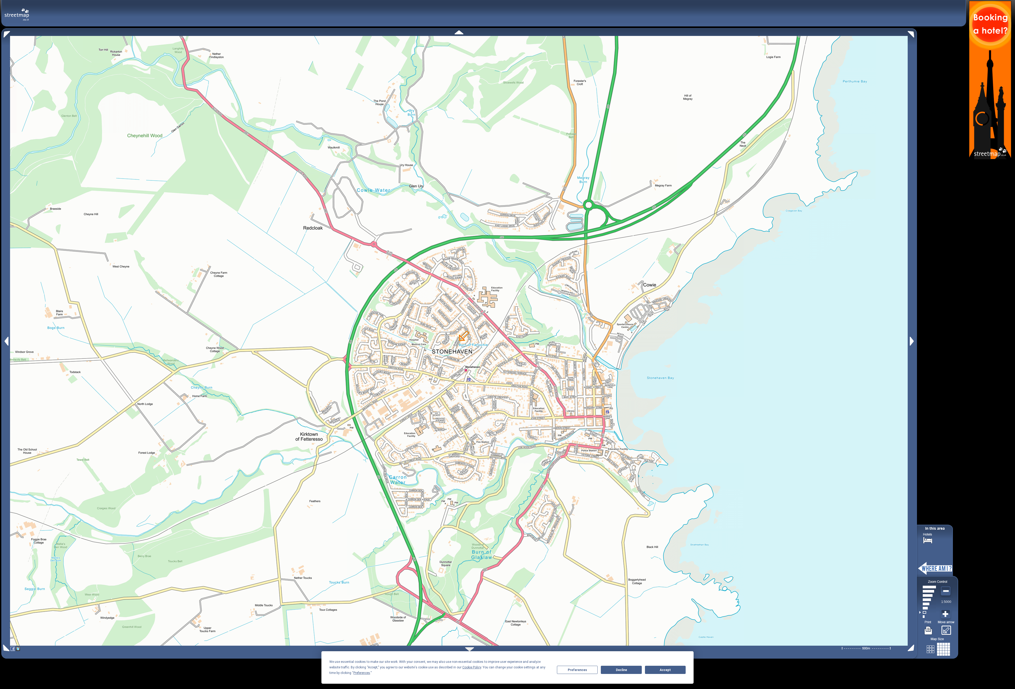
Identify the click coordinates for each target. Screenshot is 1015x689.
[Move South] (469, 649)
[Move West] (6, 341)
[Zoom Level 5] (927, 599)
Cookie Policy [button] (471, 667)
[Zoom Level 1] (927, 616)
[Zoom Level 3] (927, 608)
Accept (665, 670)
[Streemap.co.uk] (17, 11)
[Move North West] (5, 33)
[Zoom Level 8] (927, 587)
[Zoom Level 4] (927, 604)
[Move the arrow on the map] (946, 628)
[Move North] (459, 32)
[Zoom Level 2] (927, 612)
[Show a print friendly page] (928, 628)
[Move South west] (5, 648)
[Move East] (912, 341)
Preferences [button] (361, 673)
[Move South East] (912, 648)
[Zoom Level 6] (927, 595)
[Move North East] (912, 33)
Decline (621, 670)
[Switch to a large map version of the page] (938, 648)
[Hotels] (928, 539)
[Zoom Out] (946, 591)
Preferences (577, 670)
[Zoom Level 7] (927, 591)
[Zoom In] (946, 614)
